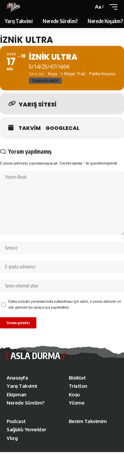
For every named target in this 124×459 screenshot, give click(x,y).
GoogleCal (62, 128)
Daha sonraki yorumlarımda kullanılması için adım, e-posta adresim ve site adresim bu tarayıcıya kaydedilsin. (64, 304)
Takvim (30, 128)
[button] (98, 7)
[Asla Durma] (14, 7)
